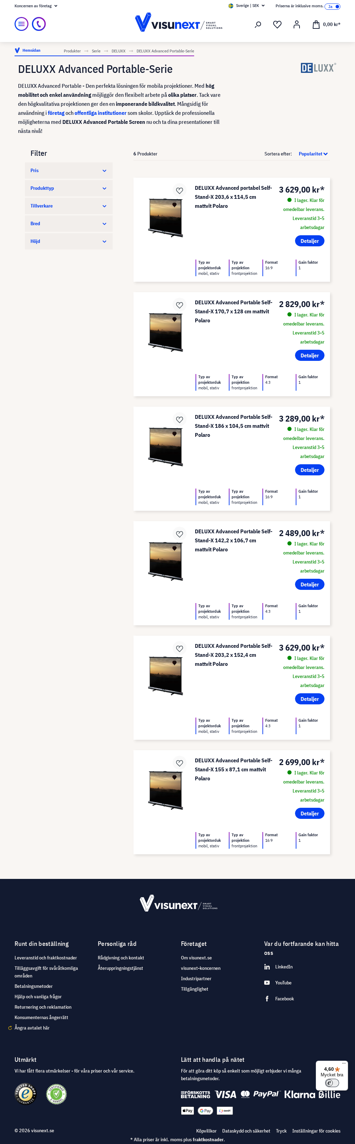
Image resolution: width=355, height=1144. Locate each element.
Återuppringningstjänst (120, 968)
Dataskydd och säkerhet (246, 1131)
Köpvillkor (206, 1131)
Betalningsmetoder (34, 986)
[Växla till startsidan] (177, 24)
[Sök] (258, 24)
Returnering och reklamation (43, 1007)
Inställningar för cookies (316, 1131)
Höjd (35, 241)
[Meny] (21, 24)
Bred (35, 223)
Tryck (281, 1131)
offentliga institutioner (101, 112)
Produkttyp (42, 188)
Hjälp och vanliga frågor (38, 996)
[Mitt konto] (297, 24)
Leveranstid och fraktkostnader (46, 958)
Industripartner (196, 978)
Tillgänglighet (194, 989)
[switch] (332, 1083)
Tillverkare (42, 206)
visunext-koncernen (200, 968)
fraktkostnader (208, 1139)
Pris (34, 170)
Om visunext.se (196, 958)
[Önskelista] (277, 24)
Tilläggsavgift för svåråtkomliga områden (46, 972)
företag (56, 112)
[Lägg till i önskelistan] (180, 190)
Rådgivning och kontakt (121, 958)
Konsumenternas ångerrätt (41, 1017)
